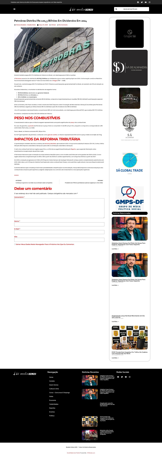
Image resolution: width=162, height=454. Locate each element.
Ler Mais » (103, 381)
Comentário (19, 197)
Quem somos (53, 385)
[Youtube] (145, 2)
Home (51, 377)
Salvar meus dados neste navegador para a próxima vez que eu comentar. (45, 244)
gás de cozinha (52, 135)
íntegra (54, 80)
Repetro (73, 149)
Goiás (51, 396)
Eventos (52, 412)
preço (72, 122)
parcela (31, 126)
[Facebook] (138, 2)
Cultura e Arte (54, 389)
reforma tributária (50, 143)
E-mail (17, 229)
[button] (14, 9)
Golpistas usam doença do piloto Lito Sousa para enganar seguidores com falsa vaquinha (128, 243)
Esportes (52, 408)
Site (15, 237)
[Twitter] (142, 2)
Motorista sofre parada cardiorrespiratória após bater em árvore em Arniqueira (107, 432)
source (16, 175)
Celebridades (53, 404)
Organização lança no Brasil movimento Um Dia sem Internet (128, 316)
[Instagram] (149, 2)
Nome (17, 221)
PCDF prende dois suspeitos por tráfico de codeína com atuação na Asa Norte (129, 352)
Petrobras (18, 78)
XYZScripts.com (91, 453)
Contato (52, 381)
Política (51, 416)
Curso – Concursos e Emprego (59, 392)
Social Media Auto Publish (73, 453)
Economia (52, 400)
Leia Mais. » (115, 249)
